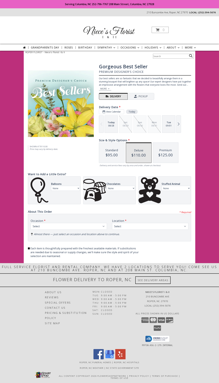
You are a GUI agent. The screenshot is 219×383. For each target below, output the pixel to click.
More (189, 47)
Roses (68, 47)
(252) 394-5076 (207, 12)
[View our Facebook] (98, 358)
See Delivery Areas (153, 280)
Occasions (128, 47)
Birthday (85, 47)
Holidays (151, 47)
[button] (160, 30)
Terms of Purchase (165, 376)
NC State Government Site (122, 368)
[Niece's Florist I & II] (109, 28)
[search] (191, 56)
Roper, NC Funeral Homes (95, 362)
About (171, 47)
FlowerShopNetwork (111, 376)
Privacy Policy (139, 376)
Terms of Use (119, 378)
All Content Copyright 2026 (78, 376)
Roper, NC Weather (91, 368)
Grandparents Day (45, 47)
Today (132, 111)
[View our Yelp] (120, 358)
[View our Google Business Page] (109, 358)
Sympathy (104, 47)
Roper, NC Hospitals (126, 362)
